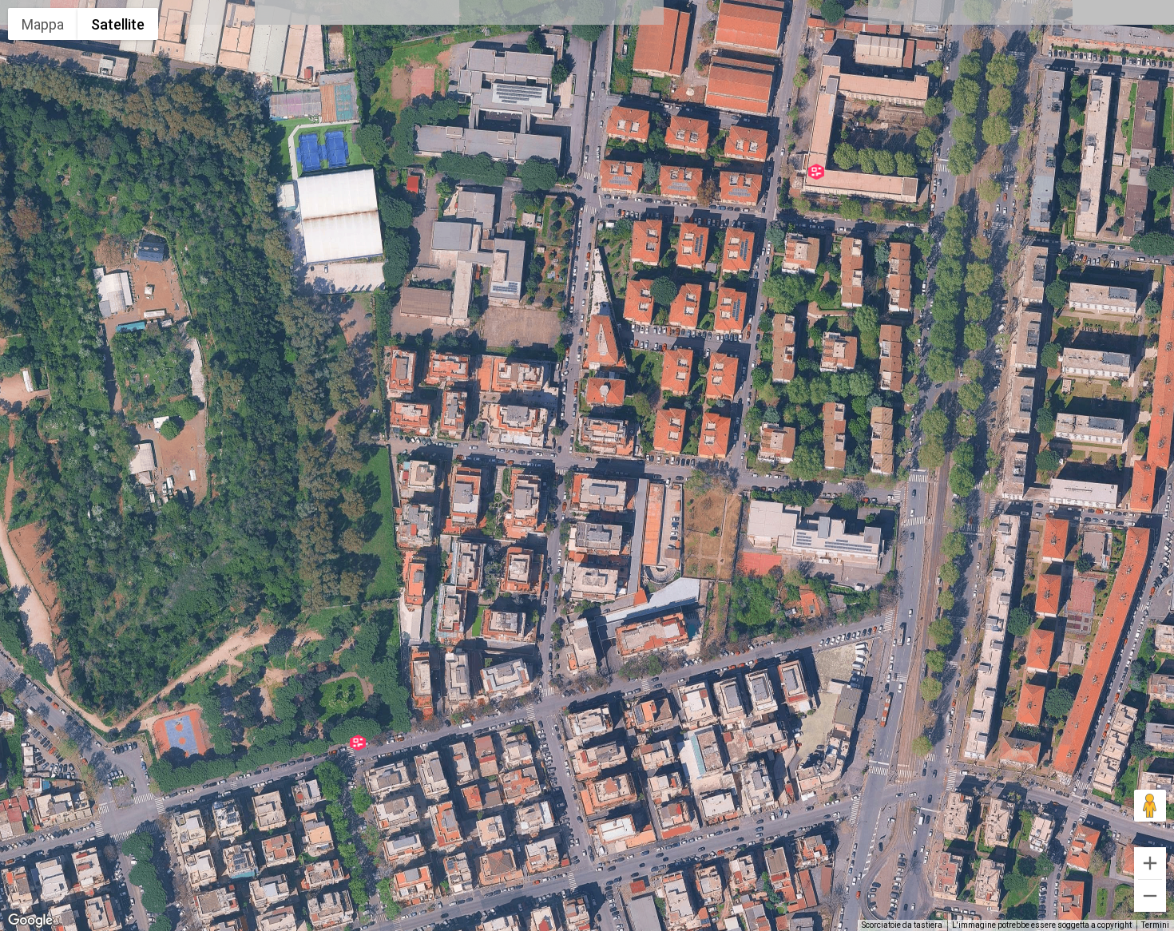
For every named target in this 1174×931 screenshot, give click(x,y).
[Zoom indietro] (1150, 896)
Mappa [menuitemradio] (43, 24)
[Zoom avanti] (1150, 863)
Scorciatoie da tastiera (902, 925)
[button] (358, 743)
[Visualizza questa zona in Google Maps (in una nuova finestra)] (30, 920)
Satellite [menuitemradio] (118, 24)
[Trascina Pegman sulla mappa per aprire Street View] (1150, 806)
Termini (1155, 925)
